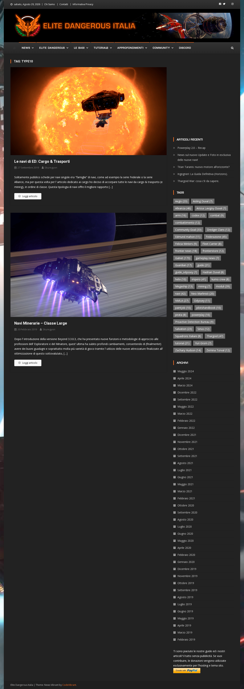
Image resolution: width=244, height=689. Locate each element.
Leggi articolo (29, 196)
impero (199, 279)
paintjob (183, 307)
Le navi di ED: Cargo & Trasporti (42, 161)
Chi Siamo (49, 4)
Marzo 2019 (184, 632)
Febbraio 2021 (186, 498)
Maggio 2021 (185, 484)
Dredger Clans (218, 229)
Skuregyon (51, 167)
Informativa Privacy (83, 4)
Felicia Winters (186, 244)
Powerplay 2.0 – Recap (191, 148)
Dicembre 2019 (186, 569)
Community (161, 48)
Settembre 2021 (187, 456)
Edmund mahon (187, 237)
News (26, 48)
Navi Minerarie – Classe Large (40, 323)
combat (217, 215)
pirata (180, 315)
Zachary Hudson (188, 350)
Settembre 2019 (187, 590)
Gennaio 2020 (186, 562)
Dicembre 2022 (186, 392)
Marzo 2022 (184, 413)
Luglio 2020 (184, 526)
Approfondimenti (130, 48)
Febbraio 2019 (186, 639)
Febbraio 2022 (186, 420)
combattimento (187, 222)
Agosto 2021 (185, 463)
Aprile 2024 (184, 378)
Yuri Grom (203, 343)
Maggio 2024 (185, 371)
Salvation (183, 329)
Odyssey (202, 300)
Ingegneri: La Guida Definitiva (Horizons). (202, 174)
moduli (223, 286)
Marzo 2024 (184, 385)
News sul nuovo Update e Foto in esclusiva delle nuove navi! (204, 157)
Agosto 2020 (185, 519)
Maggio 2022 (185, 406)
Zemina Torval (218, 350)
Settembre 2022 (187, 399)
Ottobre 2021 (185, 449)
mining (204, 286)
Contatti (63, 4)
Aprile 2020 (184, 548)
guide (203, 265)
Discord (185, 48)
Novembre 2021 (187, 442)
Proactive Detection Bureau (194, 322)
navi (180, 293)
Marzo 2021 (184, 491)
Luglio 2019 (184, 604)
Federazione (216, 237)
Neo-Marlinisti (202, 293)
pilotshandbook (208, 307)
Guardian (183, 265)
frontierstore (213, 251)
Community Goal (188, 229)
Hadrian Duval (213, 272)
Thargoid (215, 336)
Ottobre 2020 (185, 505)
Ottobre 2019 (185, 583)
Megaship (184, 286)
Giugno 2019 (185, 611)
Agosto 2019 (185, 597)
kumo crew (220, 279)
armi (180, 215)
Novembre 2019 (187, 576)
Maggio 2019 (185, 618)
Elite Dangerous (52, 48)
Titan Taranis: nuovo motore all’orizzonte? (203, 167)
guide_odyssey (186, 272)
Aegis (181, 201)
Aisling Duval (203, 201)
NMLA (182, 300)
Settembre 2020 (187, 512)
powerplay (201, 315)
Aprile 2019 (184, 625)
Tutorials (101, 48)
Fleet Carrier (212, 244)
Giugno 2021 (185, 477)
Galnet (182, 258)
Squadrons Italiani (188, 336)
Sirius (203, 329)
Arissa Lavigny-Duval (211, 208)
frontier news (186, 251)
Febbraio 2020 (186, 555)
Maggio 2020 (185, 540)
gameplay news (207, 258)
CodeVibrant (69, 685)
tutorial (182, 343)
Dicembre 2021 (186, 435)
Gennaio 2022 (186, 428)
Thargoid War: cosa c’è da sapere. (198, 181)
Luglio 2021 (184, 470)
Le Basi (79, 48)
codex (198, 215)
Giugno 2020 (185, 533)
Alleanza (183, 208)
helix (180, 279)
